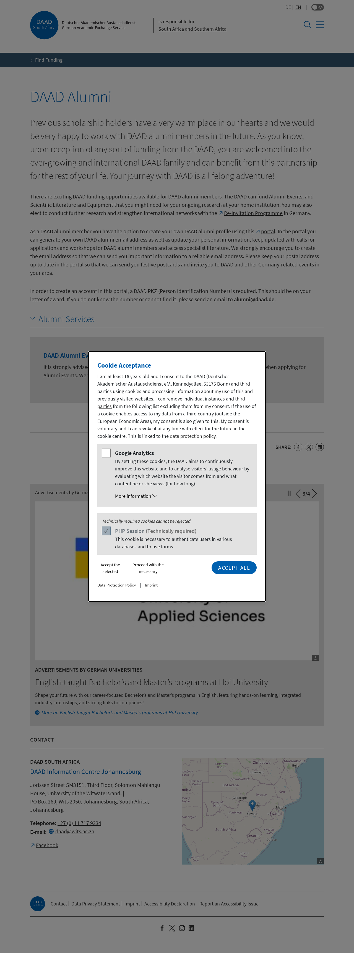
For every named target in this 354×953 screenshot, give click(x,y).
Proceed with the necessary (148, 568)
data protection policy (192, 436)
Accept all (234, 567)
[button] (182, 496)
